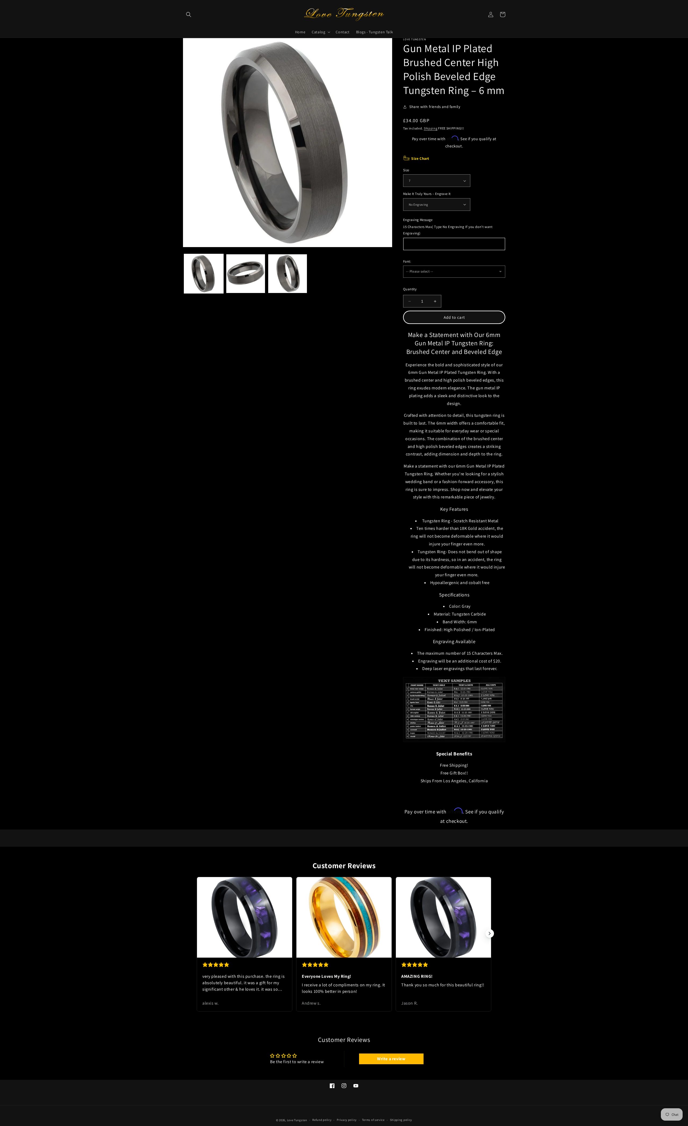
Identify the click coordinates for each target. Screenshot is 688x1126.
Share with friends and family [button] (434, 106)
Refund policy (321, 1120)
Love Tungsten (297, 1120)
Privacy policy (347, 1120)
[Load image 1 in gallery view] (203, 273)
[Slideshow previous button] (198, 933)
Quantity (410, 289)
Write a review (391, 1059)
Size (406, 170)
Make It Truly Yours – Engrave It (427, 193)
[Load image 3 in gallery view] (287, 273)
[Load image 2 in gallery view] (245, 273)
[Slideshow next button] (489, 933)
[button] (189, 14)
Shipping (431, 128)
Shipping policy (401, 1120)
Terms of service (373, 1120)
